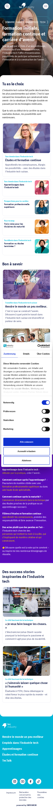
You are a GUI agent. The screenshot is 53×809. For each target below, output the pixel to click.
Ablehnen (26, 460)
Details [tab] (26, 354)
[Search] (7, 6)
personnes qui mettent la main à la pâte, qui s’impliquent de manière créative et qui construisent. (24, 537)
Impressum (11, 793)
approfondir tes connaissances (17, 517)
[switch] (46, 411)
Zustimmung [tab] (10, 354)
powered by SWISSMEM (26, 805)
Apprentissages (12, 748)
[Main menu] (45, 6)
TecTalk (7, 760)
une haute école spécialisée (16, 490)
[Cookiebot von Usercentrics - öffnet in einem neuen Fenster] (38, 346)
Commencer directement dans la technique (23, 500)
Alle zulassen (26, 442)
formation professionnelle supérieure (20, 487)
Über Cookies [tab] (43, 354)
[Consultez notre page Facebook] (30, 781)
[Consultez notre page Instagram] (15, 781)
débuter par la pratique (13, 473)
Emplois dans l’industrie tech (20, 743)
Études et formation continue (20, 754)
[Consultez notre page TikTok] (38, 781)
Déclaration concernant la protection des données (25, 796)
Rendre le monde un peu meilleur (22, 737)
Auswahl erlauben (27, 451)
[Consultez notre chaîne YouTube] (22, 781)
